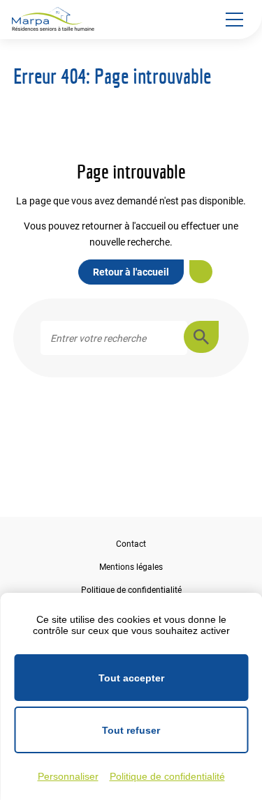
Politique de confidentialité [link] (167, 776)
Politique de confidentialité (131, 590)
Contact (131, 544)
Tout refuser (131, 730)
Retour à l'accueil (131, 272)
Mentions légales (131, 567)
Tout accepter (131, 678)
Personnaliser (68, 776)
